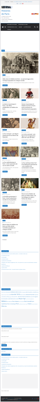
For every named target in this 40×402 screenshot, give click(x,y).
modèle (9, 298)
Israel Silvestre (27, 296)
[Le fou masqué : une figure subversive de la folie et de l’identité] (10, 123)
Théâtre (30, 304)
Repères (4, 220)
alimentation (8, 292)
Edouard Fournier (30, 294)
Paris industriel (21, 301)
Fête (8, 296)
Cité (9, 294)
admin (9, 76)
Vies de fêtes (4, 100)
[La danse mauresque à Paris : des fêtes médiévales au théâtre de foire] (10, 93)
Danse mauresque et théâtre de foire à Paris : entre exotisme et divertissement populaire (29, 106)
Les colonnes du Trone (5, 255)
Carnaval (5, 294)
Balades (20, 26)
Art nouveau (23, 292)
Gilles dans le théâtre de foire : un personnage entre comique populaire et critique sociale (17, 79)
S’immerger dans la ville (12, 26)
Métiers (4, 301)
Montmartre (13, 298)
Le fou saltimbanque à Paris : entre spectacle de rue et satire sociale (9, 163)
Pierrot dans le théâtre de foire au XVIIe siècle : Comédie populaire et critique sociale (10, 227)
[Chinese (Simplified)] (32, 13)
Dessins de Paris (23, 294)
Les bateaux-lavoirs (4, 259)
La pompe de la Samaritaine (6, 260)
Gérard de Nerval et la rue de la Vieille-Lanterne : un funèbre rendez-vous (14, 253)
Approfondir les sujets (23, 24)
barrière (35, 292)
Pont (17, 304)
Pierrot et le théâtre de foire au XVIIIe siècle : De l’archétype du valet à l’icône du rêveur (29, 196)
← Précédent (4, 239)
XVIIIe (5, 306)
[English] (34, 13)
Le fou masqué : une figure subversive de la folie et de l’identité (10, 135)
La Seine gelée (3, 257)
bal (32, 292)
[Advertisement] (20, 38)
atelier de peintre (28, 292)
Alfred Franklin (3, 292)
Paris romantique (11, 304)
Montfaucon (3, 264)
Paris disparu (15, 301)
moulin (17, 298)
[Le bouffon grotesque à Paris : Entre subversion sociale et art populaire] (10, 184)
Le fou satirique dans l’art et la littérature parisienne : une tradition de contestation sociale (29, 165)
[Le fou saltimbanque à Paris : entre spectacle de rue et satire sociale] (10, 151)
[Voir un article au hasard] (37, 27)
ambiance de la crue (16, 292)
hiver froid (22, 296)
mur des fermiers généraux (30, 298)
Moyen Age (22, 298)
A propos (9, 29)
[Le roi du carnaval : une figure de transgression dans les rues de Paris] (30, 123)
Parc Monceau (9, 301)
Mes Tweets (3, 351)
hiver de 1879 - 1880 (16, 296)
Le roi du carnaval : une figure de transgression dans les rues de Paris (28, 135)
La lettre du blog (27, 26)
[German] (36, 13)
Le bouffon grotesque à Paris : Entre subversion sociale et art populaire (9, 198)
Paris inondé (27, 301)
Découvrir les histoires (12, 24)
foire (6, 296)
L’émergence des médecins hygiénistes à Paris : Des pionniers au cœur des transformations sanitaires (19, 262)
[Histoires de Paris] (2, 27)
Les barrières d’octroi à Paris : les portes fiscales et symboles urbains (13, 269)
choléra (8, 294)
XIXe (2, 306)
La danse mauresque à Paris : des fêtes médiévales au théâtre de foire (10, 106)
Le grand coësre (4, 267)
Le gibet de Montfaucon (5, 265)
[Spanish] (38, 13)
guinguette (10, 296)
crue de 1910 (15, 294)
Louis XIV (32, 296)
